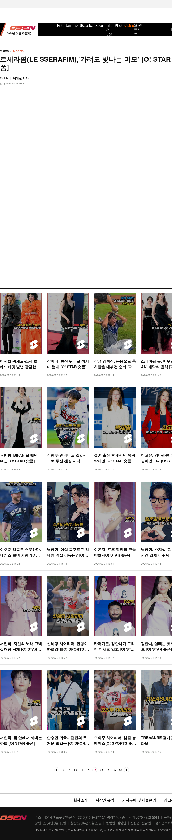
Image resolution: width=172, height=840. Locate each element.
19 (114, 770)
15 (88, 770)
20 (120, 770)
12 (69, 770)
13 (75, 770)
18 (107, 770)
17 (101, 770)
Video (4, 51)
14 (81, 770)
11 (62, 770)
